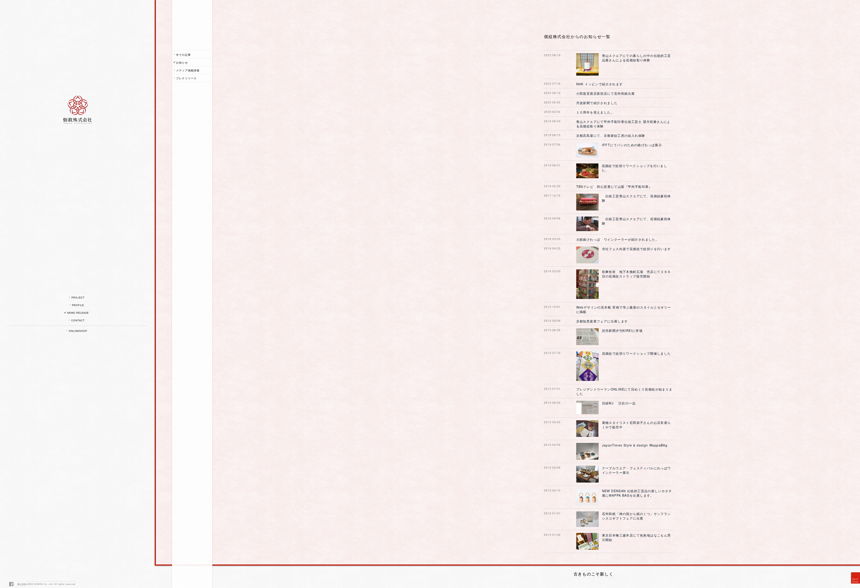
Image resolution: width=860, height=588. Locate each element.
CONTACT (78, 320)
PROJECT (78, 297)
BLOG (21, 584)
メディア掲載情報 (188, 70)
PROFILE (78, 305)
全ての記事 (183, 54)
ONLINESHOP (78, 331)
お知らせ (182, 62)
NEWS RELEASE (78, 312)
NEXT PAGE (855, 580)
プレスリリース (186, 78)
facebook (12, 584)
